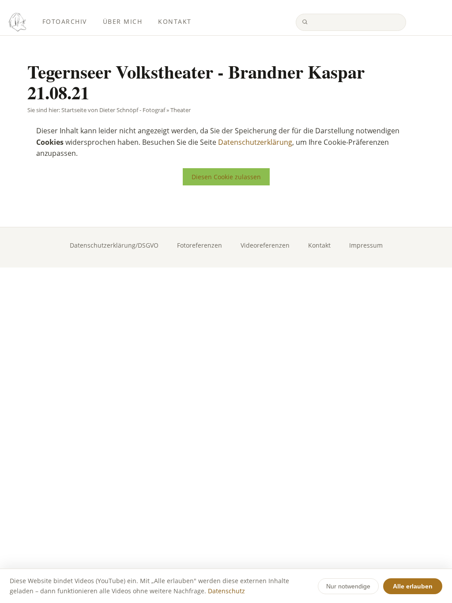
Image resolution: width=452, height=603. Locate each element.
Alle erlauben (413, 586)
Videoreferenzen (265, 245)
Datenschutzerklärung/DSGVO (114, 245)
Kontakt (175, 22)
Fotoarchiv (64, 22)
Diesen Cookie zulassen (226, 177)
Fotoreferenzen (199, 245)
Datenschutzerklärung (255, 142)
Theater (180, 110)
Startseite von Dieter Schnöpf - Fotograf (113, 110)
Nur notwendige (348, 586)
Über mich (123, 22)
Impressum (366, 245)
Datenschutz (226, 591)
